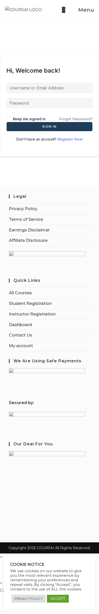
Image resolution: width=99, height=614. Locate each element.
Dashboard (20, 324)
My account (21, 345)
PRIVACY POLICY (28, 599)
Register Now (70, 139)
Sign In (49, 126)
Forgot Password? (76, 119)
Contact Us (20, 335)
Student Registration (30, 303)
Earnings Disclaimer (29, 230)
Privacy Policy (23, 208)
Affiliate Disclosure (28, 240)
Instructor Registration (32, 314)
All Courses (20, 292)
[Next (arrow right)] (6, 611)
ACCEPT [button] (58, 598)
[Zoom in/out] (2, 604)
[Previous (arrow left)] (2, 611)
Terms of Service (26, 219)
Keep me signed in (29, 119)
